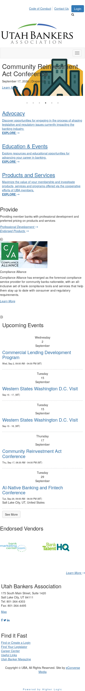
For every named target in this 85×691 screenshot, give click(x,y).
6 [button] (58, 103)
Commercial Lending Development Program (36, 354)
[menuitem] (41, 8)
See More (11, 514)
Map (4, 612)
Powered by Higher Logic (42, 689)
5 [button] (52, 103)
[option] (42, 77)
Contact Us (61, 8)
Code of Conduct (40, 8)
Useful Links (9, 655)
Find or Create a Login (16, 642)
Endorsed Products (13, 231)
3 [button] (39, 103)
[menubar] (50, 8)
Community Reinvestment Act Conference (31, 453)
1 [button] (27, 103)
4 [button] (46, 103)
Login (77, 9)
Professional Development (17, 227)
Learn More (10, 87)
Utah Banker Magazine (16, 659)
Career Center (10, 651)
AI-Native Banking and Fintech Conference (32, 490)
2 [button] (33, 103)
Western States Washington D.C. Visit (40, 388)
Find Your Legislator (14, 647)
